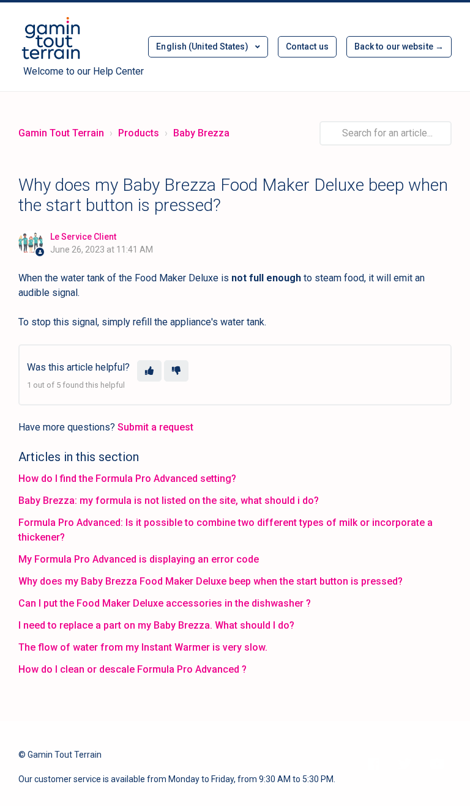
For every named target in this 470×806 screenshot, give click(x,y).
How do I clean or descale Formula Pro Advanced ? (132, 669)
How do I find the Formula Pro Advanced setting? (127, 478)
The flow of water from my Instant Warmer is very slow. (142, 647)
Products (138, 133)
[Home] (51, 39)
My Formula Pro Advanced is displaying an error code (138, 559)
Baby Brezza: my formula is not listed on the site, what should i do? (168, 500)
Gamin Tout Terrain (61, 133)
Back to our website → (399, 46)
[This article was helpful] (149, 371)
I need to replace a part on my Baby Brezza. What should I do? (156, 625)
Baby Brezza (201, 133)
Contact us (307, 46)
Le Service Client (83, 237)
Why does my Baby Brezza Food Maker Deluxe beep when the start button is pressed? (210, 581)
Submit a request (155, 427)
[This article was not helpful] (176, 371)
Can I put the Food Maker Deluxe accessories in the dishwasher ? (164, 603)
